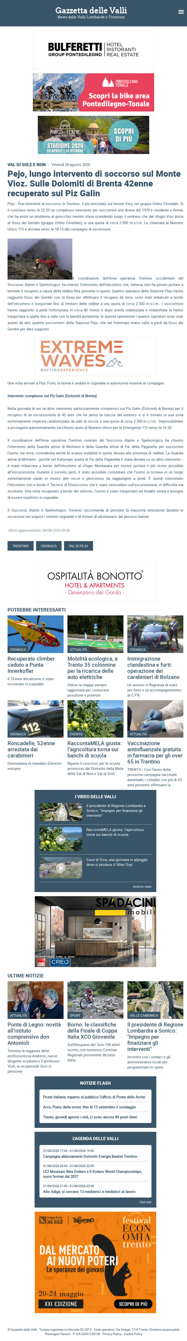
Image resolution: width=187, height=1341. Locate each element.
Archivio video (142, 886)
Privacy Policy (112, 1334)
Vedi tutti (145, 1202)
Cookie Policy (133, 1334)
